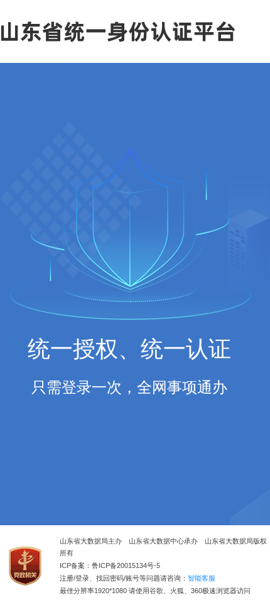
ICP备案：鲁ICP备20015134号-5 (110, 565)
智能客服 (201, 578)
